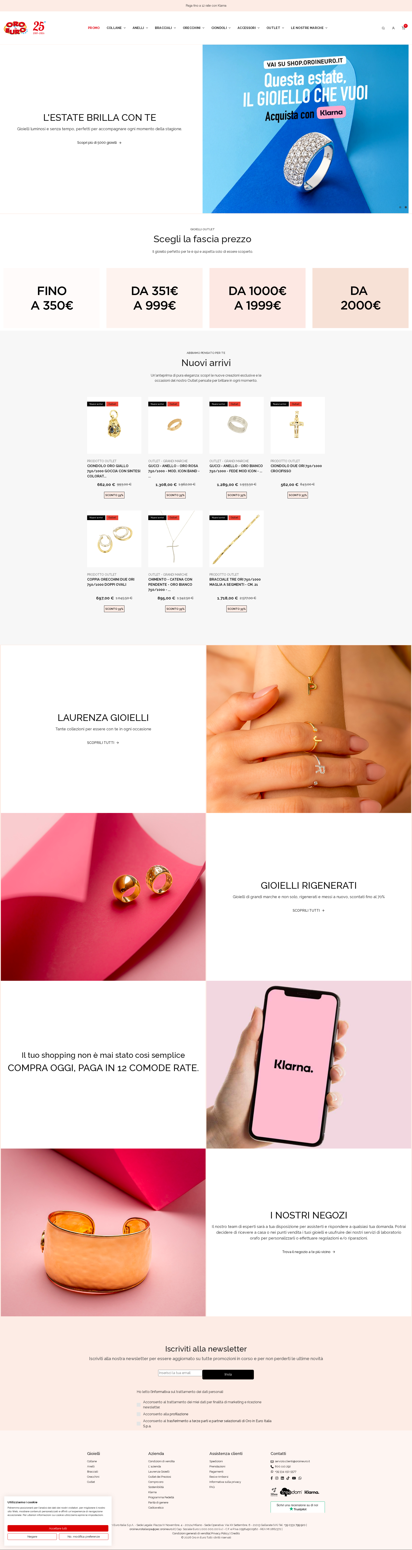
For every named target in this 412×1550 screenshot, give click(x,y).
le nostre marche (307, 28)
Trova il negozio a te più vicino (306, 1252)
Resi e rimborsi (218, 1476)
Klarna (152, 1492)
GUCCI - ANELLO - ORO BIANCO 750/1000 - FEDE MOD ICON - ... (236, 468)
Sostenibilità (156, 1487)
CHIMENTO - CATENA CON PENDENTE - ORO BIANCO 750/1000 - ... (170, 584)
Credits (235, 1533)
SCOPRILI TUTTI (100, 743)
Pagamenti (216, 1471)
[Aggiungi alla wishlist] (124, 446)
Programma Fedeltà (161, 1497)
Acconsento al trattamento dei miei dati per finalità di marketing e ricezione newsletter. (202, 1404)
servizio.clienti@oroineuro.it (292, 1461)
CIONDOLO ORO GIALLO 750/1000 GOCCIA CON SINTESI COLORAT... (113, 471)
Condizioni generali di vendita (191, 1533)
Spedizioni (216, 1461)
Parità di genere (158, 1502)
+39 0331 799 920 (295, 1525)
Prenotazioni (217, 1466)
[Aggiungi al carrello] (114, 446)
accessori (247, 28)
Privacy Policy (220, 1533)
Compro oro (155, 1481)
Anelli (138, 28)
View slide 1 (400, 207)
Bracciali (163, 28)
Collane (114, 28)
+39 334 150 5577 (285, 1471)
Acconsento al (207, 1423)
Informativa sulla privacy (225, 1481)
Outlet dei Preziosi (159, 1476)
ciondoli (219, 28)
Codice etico (156, 1507)
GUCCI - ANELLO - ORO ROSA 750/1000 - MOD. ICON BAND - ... (174, 471)
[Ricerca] (383, 28)
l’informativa (161, 1392)
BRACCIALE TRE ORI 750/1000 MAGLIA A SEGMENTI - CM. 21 (235, 582)
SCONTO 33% (114, 495)
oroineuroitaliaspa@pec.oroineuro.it (152, 1529)
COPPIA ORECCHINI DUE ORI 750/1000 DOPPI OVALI (110, 582)
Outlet (273, 28)
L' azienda (154, 1466)
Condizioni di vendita (161, 1461)
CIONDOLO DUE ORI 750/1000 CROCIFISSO (296, 468)
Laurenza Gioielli (159, 1471)
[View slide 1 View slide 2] (306, 129)
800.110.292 (282, 1466)
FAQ (212, 1487)
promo (94, 28)
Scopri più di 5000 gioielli (97, 143)
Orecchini (192, 28)
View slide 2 (406, 207)
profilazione (179, 1414)
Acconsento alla (165, 1414)
